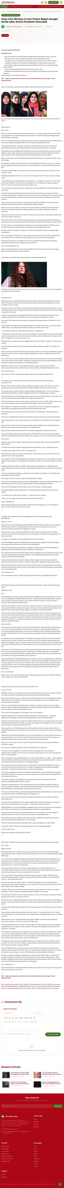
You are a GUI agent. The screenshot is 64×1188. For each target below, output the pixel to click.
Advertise (4, 1177)
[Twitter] (6, 1137)
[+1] (22, 1018)
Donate (3, 1174)
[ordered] (25, 1018)
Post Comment (54, 1034)
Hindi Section (5, 1154)
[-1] (20, 1018)
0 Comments (6, 30)
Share (6, 35)
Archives (36, 1126)
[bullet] (27, 1018)
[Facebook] (2, 1137)
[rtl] (16, 1018)
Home (3, 11)
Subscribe (58, 1106)
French (36, 1166)
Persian (36, 1163)
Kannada (36, 1161)
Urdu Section (5, 1151)
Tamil (35, 1156)
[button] (13, 1018)
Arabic (35, 1151)
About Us (36, 1121)
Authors (36, 1124)
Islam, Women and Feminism (14, 11)
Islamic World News (6, 1156)
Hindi (35, 1149)
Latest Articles (5, 1146)
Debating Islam (5, 1161)
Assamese (36, 1158)
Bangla (35, 1154)
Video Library (5, 1149)
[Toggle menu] (61, 2)
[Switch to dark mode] (45, 2)
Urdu (35, 1146)
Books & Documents (7, 1158)
